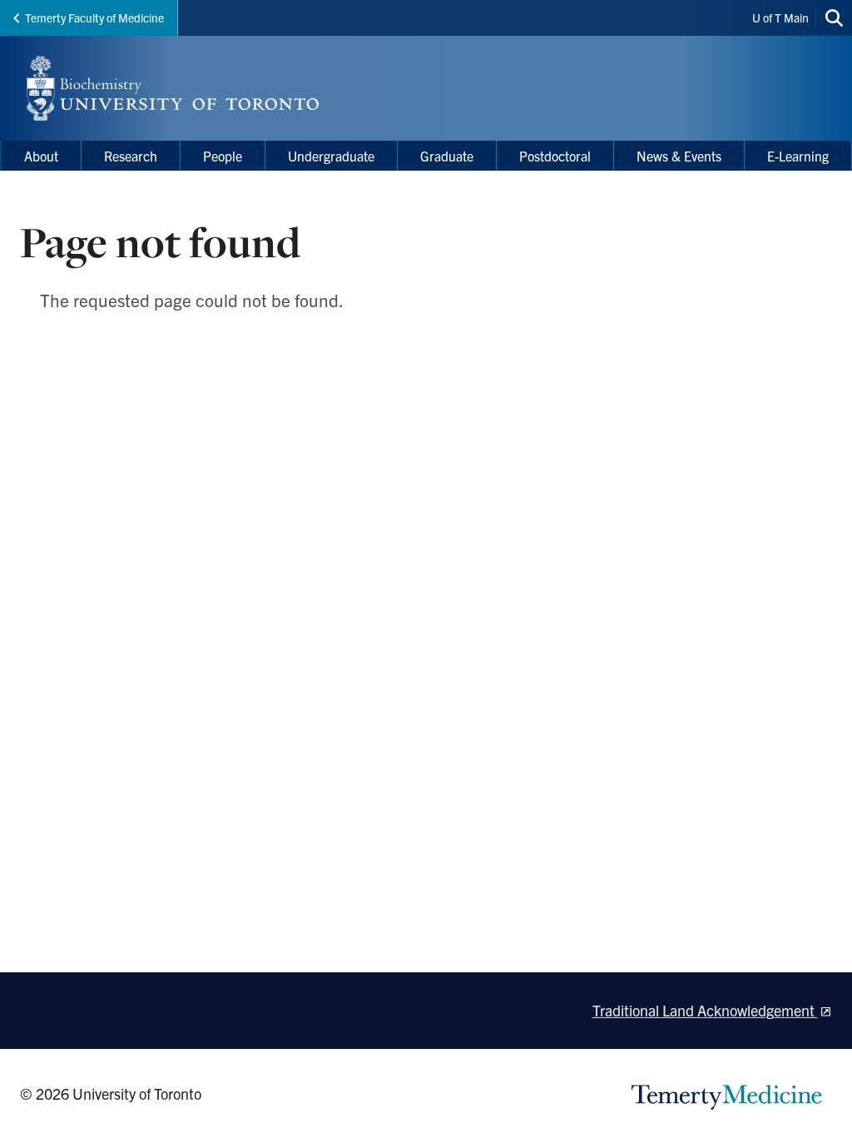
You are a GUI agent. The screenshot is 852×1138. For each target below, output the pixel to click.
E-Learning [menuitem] (798, 155)
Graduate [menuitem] (446, 155)
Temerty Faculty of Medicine (94, 17)
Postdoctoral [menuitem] (555, 155)
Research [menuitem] (130, 155)
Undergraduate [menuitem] (331, 155)
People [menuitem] (222, 155)
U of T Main (780, 17)
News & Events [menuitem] (679, 155)
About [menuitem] (41, 155)
